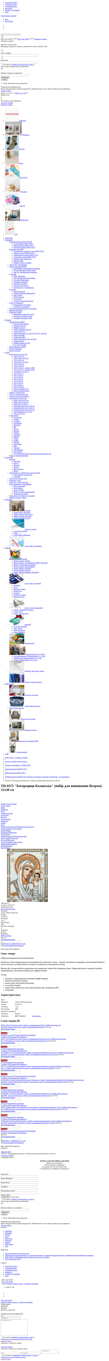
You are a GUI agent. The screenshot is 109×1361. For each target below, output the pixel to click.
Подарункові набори (21, 324)
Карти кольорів (14, 351)
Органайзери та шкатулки (23, 475)
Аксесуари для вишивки (18, 265)
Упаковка (17, 477)
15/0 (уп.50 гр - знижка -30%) (24, 370)
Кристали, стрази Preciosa (18, 482)
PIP (15, 427)
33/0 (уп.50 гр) (19, 387)
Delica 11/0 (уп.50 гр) (21, 400)
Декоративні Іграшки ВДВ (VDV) (26, 255)
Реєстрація (9, 21)
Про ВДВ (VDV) (11, 3)
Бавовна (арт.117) (20, 326)
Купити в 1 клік (20, 944)
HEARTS (17, 425)
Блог (7, 12)
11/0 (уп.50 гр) (19, 360)
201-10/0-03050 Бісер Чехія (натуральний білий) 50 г (33, 454)
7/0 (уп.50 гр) (18, 381)
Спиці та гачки (30, 529)
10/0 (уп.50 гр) (19, 356)
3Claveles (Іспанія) (20, 626)
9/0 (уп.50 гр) (18, 385)
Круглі (16, 463)
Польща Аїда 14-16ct (21, 286)
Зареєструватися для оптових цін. (17, 1253)
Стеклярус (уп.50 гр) (21, 372)
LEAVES (17, 435)
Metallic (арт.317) (20, 328)
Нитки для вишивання (17, 266)
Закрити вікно (6, 91)
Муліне (22, 149)
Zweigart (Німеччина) (21, 280)
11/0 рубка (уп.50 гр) (21, 362)
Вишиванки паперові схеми (24, 314)
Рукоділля (23, 177)
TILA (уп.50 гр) (19, 414)
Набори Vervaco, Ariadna (22, 263)
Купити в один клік (24, 1339)
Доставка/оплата (11, 6)
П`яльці (12, 289)
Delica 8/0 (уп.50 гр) (21, 404)
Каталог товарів (7, 103)
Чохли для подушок (28, 719)
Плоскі (16, 467)
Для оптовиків (18, 945)
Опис (3, 834)
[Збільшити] (27, 901)
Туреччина (17, 299)
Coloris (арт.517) (19, 331)
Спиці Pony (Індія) (20, 531)
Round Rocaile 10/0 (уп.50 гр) (24, 406)
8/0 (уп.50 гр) (18, 383)
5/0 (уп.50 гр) (18, 377)
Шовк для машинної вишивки (25, 565)
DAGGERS (18, 452)
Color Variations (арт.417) (22, 330)
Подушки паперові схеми (23, 316)
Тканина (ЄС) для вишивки (24, 287)
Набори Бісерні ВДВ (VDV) (24, 245)
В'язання (24, 192)
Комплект (4, 832)
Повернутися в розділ (9, 827)
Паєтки (12, 459)
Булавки (17, 593)
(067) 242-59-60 (23, 39)
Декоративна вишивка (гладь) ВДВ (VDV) (29, 251)
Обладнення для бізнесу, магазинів (22, 496)
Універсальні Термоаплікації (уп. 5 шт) (28, 658)
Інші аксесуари (19, 597)
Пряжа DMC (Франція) (22, 512)
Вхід (6, 19)
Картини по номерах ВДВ (28, 741)
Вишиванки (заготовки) (22, 305)
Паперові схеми (15, 312)
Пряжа (27, 511)
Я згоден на (19, 64)
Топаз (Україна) (19, 632)
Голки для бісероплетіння (18, 394)
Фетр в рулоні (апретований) (24, 492)
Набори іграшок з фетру (18, 498)
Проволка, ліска (15, 480)
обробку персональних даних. (23, 64)
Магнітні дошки (19, 589)
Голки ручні (18, 612)
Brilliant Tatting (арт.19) (22, 343)
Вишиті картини (31, 730)
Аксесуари (5, 838)
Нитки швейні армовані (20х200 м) (26, 572)
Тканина (12, 274)
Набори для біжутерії (17, 393)
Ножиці (27, 624)
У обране (4, 1037)
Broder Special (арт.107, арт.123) (25, 339)
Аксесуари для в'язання (33, 546)
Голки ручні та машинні (33, 608)
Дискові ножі (29, 643)
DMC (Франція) (19, 276)
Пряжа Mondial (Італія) (22, 518)
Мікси (16, 471)
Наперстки (18, 591)
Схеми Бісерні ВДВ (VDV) (23, 244)
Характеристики (7, 836)
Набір (3, 831)
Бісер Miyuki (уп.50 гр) (17, 398)
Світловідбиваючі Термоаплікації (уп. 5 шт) (29, 656)
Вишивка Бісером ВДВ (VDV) (20, 242)
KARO (16, 440)
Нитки (24, 559)
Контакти (8, 8)
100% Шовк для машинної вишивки (27, 268)
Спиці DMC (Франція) (22, 535)
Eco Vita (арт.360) (20, 345)
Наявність (4, 844)
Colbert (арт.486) (19, 337)
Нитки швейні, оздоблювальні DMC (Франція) (31, 563)
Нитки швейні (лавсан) (22, 570)
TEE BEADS (18, 450)
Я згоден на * (19, 1337)
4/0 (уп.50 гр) (18, 375)
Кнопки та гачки (20, 595)
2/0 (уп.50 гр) (18, 373)
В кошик (4, 1033)
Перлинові (17, 417)
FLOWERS (18, 423)
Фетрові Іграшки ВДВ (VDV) (24, 247)
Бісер (21, 163)
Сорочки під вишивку (22, 307)
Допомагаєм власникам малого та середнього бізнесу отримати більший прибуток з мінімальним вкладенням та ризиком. (49, 1255)
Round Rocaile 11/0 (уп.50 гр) (24, 408)
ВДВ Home (25, 220)
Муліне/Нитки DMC (16, 322)
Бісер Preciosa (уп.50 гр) (18, 354)
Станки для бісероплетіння (23, 301)
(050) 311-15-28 (20, 93)
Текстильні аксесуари (32, 706)
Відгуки (4, 840)
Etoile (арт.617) (19, 341)
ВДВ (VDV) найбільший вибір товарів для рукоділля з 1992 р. (27, 1257)
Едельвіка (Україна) (21, 282)
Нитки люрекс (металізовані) (24, 567)
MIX (15, 446)
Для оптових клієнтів (8, 16)
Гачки (16, 533)
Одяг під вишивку (16, 303)
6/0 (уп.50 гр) (18, 379)
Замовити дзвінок (40, 39)
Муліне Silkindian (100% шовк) (25, 270)
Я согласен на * (21, 1355)
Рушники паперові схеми (23, 318)
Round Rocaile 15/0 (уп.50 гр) (24, 410)
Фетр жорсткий (19, 486)
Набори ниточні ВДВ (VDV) (24, 253)
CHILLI (16, 433)
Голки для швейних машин (23, 610)
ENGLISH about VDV (13, 1259)
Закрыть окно (6, 1359)
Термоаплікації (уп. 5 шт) (35, 654)
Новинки (22, 120)
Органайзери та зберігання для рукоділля (24, 473)
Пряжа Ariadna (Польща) (23, 516)
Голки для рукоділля (21, 613)
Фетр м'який (18, 488)
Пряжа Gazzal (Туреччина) (23, 514)
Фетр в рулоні (19, 490)
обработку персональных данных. (25, 1355)
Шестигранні (18, 469)
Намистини (13, 415)
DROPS (16, 436)
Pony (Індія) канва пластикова (24, 278)
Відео (3, 848)
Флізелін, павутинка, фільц (34, 671)
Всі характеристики (8, 909)
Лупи (16, 587)
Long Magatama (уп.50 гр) (23, 412)
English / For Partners (12, 10)
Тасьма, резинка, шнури (33, 682)
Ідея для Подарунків (16, 708)
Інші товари (36, 1016)
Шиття (22, 206)
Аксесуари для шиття (32, 583)
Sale (16, 234)
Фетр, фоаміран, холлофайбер (20, 484)
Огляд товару (6, 829)
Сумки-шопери (21, 752)
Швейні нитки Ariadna (22, 561)
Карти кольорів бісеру (22, 391)
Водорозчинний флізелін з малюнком (23, 309)
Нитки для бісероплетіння (18, 456)
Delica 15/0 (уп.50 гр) (21, 402)
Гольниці (17, 585)
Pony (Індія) (18, 295)
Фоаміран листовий (21, 494)
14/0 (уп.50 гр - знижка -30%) (24, 368)
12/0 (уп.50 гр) (19, 364)
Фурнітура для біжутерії (18, 478)
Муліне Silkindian (15, 349)
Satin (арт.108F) (19, 335)
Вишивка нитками (16, 249)
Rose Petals (17, 444)
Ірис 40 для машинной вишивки (25, 272)
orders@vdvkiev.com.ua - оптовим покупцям (22, 1284)
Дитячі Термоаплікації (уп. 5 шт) (25, 660)
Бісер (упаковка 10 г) (21, 389)
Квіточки (17, 461)
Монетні (17, 465)
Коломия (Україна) (20, 284)
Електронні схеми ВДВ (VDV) (25, 257)
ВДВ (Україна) (19, 297)
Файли (3, 846)
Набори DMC (19, 261)
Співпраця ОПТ (11, 4)
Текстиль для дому (31, 695)
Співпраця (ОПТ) (7, 1155)
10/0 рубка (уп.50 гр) (21, 358)
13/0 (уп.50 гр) (19, 366)
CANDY (17, 421)
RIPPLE (16, 442)
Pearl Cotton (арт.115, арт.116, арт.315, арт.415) (30, 333)
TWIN (16, 438)
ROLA (16, 429)
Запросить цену (20, 1357)
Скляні (16, 419)
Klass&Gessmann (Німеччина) (24, 293)
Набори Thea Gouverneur (23, 259)
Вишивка (25, 135)
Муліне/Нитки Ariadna (17, 347)
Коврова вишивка (15, 310)
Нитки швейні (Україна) (22, 568)
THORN (17, 448)
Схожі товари (6, 842)
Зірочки (16, 431)
